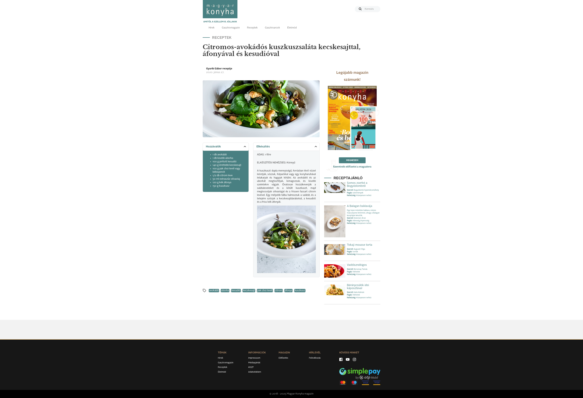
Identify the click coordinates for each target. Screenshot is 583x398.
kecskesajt (249, 290)
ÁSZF (251, 367)
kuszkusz (300, 290)
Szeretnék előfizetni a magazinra (352, 167)
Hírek (212, 28)
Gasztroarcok (272, 28)
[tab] (226, 147)
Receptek (252, 28)
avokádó (214, 290)
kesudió (236, 290)
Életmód (292, 28)
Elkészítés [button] (263, 146)
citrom (278, 290)
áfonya (288, 290)
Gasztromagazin (231, 28)
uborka (225, 290)
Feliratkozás (315, 358)
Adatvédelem (254, 372)
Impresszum (254, 358)
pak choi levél (264, 290)
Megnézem (352, 160)
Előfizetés (283, 358)
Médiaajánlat (254, 363)
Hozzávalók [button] (213, 146)
